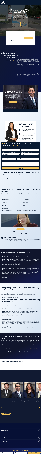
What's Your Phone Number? (26, 148)
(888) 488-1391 (13, 60)
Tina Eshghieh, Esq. (28, 399)
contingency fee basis (18, 345)
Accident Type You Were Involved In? (8, 152)
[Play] (20, 220)
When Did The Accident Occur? (26, 152)
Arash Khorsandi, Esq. (6, 399)
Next (39, 408)
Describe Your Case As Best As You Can (8, 161)
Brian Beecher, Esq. (17, 399)
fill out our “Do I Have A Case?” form (32, 348)
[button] (39, 2)
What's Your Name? (5, 148)
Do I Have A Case (12, 102)
